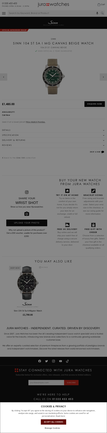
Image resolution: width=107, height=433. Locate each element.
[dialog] (53, 417)
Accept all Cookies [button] (53, 422)
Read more (60, 416)
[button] (53, 428)
